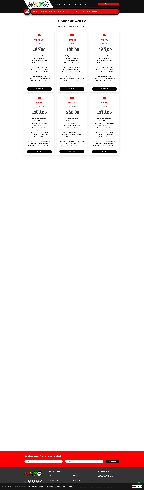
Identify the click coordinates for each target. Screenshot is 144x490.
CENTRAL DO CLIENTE (80, 478)
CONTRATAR (39, 89)
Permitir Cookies (137, 486)
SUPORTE (76, 475)
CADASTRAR (113, 461)
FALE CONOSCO (78, 480)
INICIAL (51, 475)
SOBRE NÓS (52, 478)
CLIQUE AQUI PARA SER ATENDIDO (96, 329)
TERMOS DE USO (54, 480)
